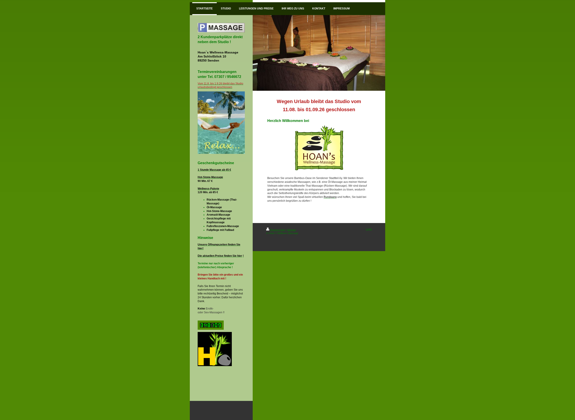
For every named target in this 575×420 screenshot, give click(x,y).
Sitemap (291, 229)
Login (369, 229)
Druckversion (277, 229)
